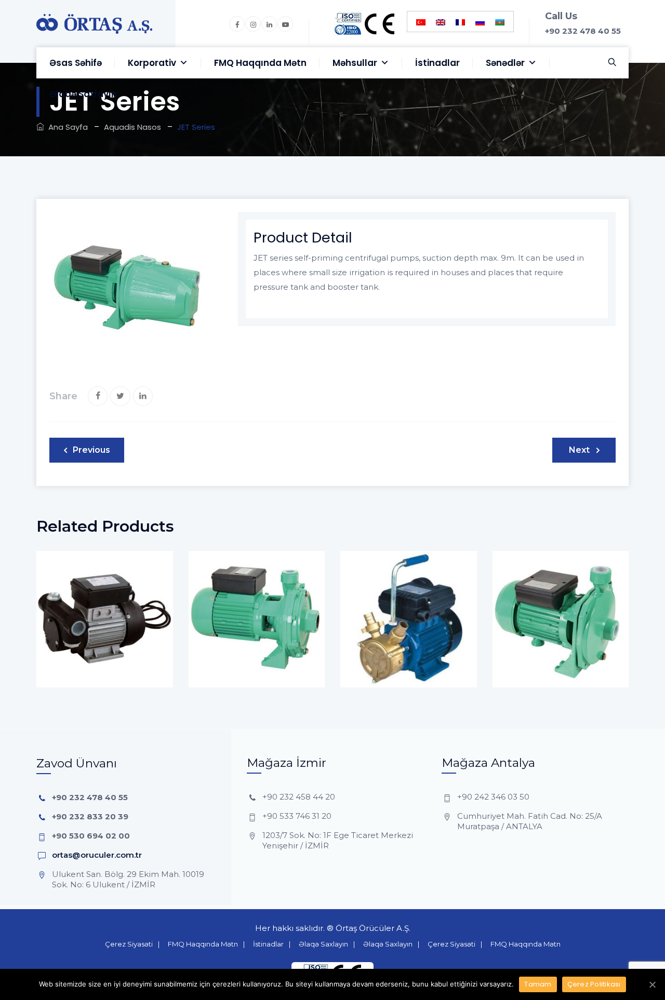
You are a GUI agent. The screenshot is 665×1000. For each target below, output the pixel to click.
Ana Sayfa (66, 126)
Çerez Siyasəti (129, 944)
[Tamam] (652, 984)
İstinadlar (437, 63)
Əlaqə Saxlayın (83, 94)
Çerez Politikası (594, 984)
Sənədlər (505, 63)
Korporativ (152, 63)
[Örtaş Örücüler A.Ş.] (94, 23)
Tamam (537, 984)
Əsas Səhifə (75, 63)
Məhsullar (354, 63)
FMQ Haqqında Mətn (260, 63)
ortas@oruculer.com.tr (97, 855)
